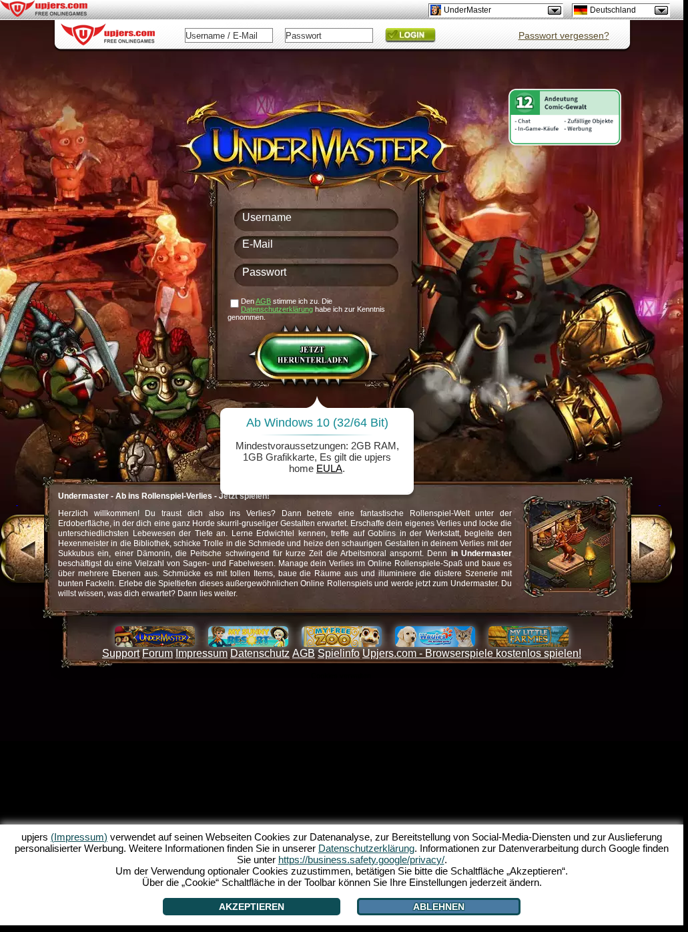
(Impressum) (79, 837)
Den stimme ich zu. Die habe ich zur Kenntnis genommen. (306, 309)
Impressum (202, 653)
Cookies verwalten (341, 676)
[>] (659, 550)
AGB (303, 653)
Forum (157, 653)
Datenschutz (260, 653)
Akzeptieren (251, 906)
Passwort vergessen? (564, 35)
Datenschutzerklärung (277, 309)
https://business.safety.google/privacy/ (361, 859)
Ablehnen (438, 906)
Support (120, 653)
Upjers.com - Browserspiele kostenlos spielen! (471, 653)
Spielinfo (339, 653)
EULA (329, 468)
